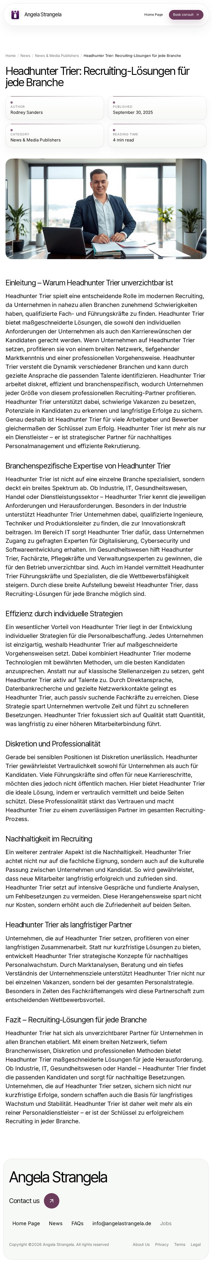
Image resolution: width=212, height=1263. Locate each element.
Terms (179, 1244)
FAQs (77, 1223)
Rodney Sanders (26, 112)
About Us (141, 1244)
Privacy (162, 1244)
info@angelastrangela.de (121, 1223)
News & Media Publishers (57, 56)
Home (11, 56)
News (25, 56)
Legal (196, 1244)
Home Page (26, 1223)
